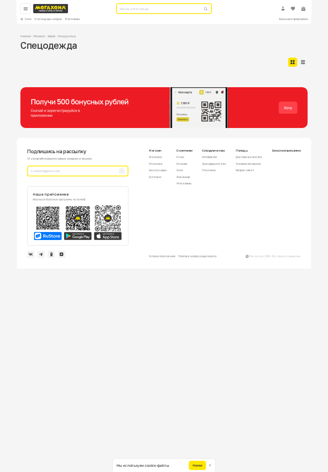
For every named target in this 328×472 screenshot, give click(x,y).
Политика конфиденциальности (197, 256)
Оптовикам (209, 157)
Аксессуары (157, 170)
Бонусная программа (293, 19)
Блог (179, 170)
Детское (155, 177)
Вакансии (183, 177)
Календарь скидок (48, 19)
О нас (180, 157)
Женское (155, 157)
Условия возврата (248, 164)
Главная (25, 36)
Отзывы (182, 164)
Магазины (72, 19)
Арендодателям (214, 164)
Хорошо (197, 465)
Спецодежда (67, 36)
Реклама (209, 170)
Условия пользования (162, 256)
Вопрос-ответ (245, 170)
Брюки (52, 36)
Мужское (39, 36)
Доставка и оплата (249, 157)
